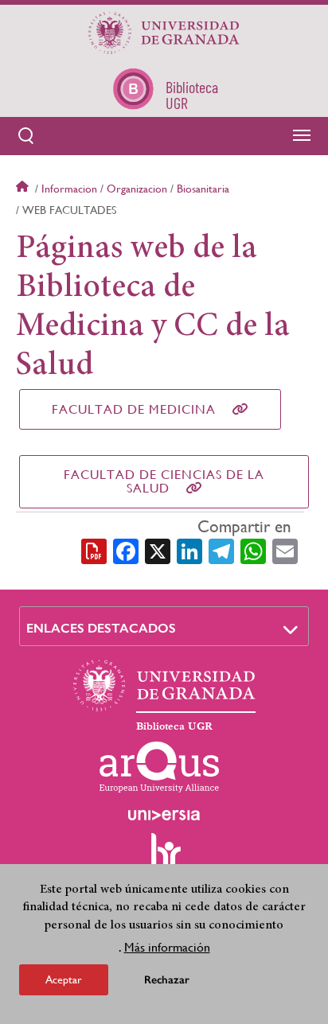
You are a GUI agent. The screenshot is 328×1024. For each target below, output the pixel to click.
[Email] (285, 549)
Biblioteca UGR (174, 726)
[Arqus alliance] (159, 767)
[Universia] (164, 815)
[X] (157, 549)
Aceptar (63, 979)
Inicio (24, 189)
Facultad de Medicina (134, 409)
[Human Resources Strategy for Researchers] (164, 857)
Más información (167, 947)
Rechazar (166, 980)
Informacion (69, 188)
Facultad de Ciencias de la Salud (164, 481)
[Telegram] (221, 549)
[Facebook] (126, 549)
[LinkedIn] (189, 549)
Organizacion (137, 188)
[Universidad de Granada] (164, 32)
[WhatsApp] (253, 549)
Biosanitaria (203, 188)
